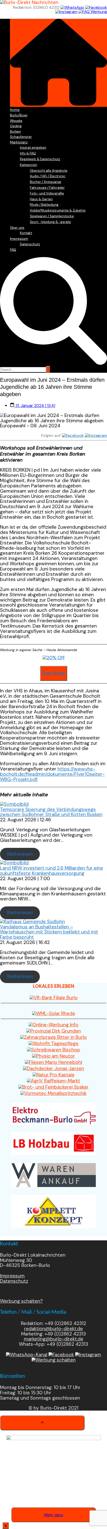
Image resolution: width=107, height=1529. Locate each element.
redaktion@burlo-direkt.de (53, 1328)
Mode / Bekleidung (44, 205)
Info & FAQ (28, 153)
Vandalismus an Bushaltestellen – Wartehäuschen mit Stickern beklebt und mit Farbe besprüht (49, 932)
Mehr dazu (53, 1514)
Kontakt (26, 233)
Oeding (16, 126)
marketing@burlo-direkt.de (53, 1339)
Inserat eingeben (33, 147)
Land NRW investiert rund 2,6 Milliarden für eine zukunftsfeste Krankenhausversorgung (51, 870)
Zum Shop (53, 673)
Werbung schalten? (21, 1301)
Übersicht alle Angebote (48, 170)
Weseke (16, 120)
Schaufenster (21, 136)
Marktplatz (19, 142)
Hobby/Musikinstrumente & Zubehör (58, 210)
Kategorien (28, 165)
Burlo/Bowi (18, 115)
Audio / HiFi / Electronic (47, 176)
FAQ (13, 249)
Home (15, 109)
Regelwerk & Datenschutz (40, 159)
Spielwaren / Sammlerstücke (52, 216)
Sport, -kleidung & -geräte (50, 222)
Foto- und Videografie (47, 193)
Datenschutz (30, 244)
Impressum (19, 238)
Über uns (17, 227)
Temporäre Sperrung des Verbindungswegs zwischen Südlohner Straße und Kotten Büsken (51, 812)
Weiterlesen (20, 854)
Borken (15, 131)
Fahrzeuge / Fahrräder (47, 187)
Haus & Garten (41, 199)
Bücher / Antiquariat (45, 182)
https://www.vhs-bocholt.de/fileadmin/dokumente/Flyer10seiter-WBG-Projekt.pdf (52, 774)
